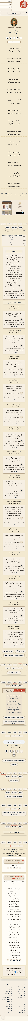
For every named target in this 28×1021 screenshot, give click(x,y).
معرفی (22, 1005)
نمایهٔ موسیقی (20, 992)
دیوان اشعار (15, 27)
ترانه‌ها (20, 227)
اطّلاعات (25, 224)
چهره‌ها (21, 1008)
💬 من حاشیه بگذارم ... (12, 855)
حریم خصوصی (7, 1012)
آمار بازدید (8, 1006)
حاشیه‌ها (7, 227)
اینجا (11, 748)
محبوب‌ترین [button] (12, 849)
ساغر (9, 988)
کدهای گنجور (7, 984)
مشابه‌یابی (21, 995)
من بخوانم (14, 764)
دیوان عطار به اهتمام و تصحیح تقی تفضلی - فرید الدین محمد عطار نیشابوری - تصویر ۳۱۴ (14, 696)
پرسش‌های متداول (19, 1007)
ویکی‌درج (12, 242)
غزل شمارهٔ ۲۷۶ (14, 32)
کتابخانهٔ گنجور (7, 990)
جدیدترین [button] (5, 849)
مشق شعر (3, 224)
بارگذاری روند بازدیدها (14, 832)
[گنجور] (23, 4)
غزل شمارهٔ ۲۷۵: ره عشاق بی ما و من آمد (6, 195)
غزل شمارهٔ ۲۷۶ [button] (18, 746)
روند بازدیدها (14, 227)
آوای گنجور (8, 995)
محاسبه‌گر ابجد (7, 993)
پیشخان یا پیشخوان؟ (6, 999)
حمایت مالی (20, 1010)
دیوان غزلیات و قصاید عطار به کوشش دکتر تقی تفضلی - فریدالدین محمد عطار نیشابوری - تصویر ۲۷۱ (14, 703)
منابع (9, 1008)
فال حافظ (21, 990)
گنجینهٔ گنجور (7, 992)
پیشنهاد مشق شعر (14, 780)
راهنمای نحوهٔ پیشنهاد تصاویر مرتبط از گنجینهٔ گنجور (14, 722)
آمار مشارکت (7, 1004)
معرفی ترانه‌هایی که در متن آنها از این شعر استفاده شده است (14, 813)
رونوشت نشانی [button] (9, 651)
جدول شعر (21, 988)
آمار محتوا (21, 1012)
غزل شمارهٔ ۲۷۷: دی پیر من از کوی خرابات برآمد (21, 195)
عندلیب (7, 746)
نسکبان (8, 1001)
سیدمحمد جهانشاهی (19, 876)
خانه (22, 984)
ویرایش (15, 297)
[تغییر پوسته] (3, 1017)
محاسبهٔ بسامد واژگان (15, 673)
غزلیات (9, 27)
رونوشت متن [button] (21, 651)
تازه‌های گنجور (20, 997)
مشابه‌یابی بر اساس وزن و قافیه (15, 796)
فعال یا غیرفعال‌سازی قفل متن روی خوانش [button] (15, 760)
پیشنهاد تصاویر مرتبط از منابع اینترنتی (15, 717)
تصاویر (15, 224)
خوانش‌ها (9, 224)
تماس (9, 1010)
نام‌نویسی (20, 970)
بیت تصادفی (20, 986)
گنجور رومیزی (7, 986)
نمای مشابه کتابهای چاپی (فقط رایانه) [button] (15, 655)
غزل (12, 239)
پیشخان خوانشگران (6, 997)
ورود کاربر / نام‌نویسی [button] (14, 13)
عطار (20, 27)
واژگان (20, 224)
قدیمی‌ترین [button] (14, 851)
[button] (26, 13)
